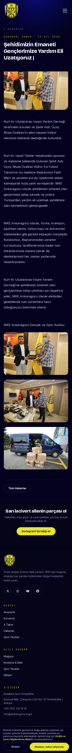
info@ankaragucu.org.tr (18, 714)
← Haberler (14, 29)
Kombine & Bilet (13, 662)
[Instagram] (18, 591)
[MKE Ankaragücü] (11, 10)
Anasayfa (9, 612)
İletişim (8, 675)
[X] (8, 591)
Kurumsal (9, 618)
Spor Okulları (11, 637)
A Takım (8, 624)
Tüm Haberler (17, 488)
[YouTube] (28, 591)
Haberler (9, 630)
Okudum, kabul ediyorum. (49, 746)
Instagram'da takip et (36, 531)
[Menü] (65, 11)
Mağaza (8, 656)
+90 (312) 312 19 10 (15, 708)
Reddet (15, 746)
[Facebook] (38, 591)
